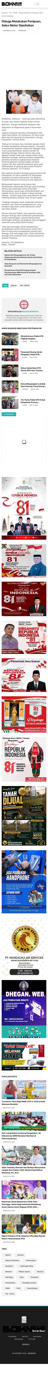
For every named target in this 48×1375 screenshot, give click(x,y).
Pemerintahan (10, 1283)
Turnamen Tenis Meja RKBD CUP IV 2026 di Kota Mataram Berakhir (23, 1102)
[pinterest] (17, 293)
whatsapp (37, 1336)
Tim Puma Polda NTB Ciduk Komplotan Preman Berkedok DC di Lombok (33, 401)
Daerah (7, 1230)
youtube (31, 1339)
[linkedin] (21, 293)
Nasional (40, 1272)
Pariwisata (34, 1277)
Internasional (30, 1260)
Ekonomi (25, 389)
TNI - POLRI (13, 13)
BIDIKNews (32, 1353)
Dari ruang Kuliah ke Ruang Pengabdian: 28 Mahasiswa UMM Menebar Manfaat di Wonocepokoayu (21, 1136)
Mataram (8, 1272)
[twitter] (8, 293)
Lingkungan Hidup (26, 1266)
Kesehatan (9, 1266)
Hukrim (14, 285)
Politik (7, 1288)
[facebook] (4, 293)
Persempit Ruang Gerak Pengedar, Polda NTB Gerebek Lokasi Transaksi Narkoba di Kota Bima (32, 353)
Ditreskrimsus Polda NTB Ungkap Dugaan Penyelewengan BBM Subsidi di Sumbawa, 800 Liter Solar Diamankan (22, 272)
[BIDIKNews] (12, 5)
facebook (12, 1336)
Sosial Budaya (32, 1288)
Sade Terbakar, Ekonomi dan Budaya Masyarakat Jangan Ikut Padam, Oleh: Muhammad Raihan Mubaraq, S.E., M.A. (23, 1170)
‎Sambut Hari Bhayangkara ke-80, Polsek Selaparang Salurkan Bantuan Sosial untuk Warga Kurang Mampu (23, 257)
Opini (6, 1161)
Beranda (4, 13)
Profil (18, 1288)
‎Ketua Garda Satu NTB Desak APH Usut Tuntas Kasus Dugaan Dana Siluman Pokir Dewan (31, 369)
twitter (25, 1336)
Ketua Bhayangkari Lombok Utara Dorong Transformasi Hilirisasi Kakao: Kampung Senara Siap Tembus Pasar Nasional (33, 385)
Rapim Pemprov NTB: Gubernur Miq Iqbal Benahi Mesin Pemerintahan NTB (23, 1237)
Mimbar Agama (24, 1272)
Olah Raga (9, 1095)
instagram (19, 1339)
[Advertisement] (24, 63)
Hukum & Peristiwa (12, 1260)
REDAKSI (25, 1344)
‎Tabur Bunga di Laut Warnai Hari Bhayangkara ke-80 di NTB (23, 265)
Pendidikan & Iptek (12, 1127)
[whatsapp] (13, 293)
